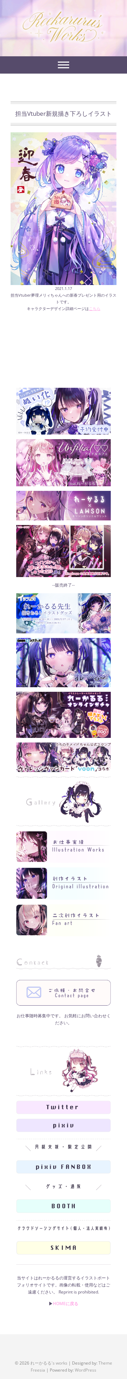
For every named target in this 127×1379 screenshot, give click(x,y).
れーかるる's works (48, 1363)
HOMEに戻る (65, 1304)
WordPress (85, 1370)
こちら (95, 308)
